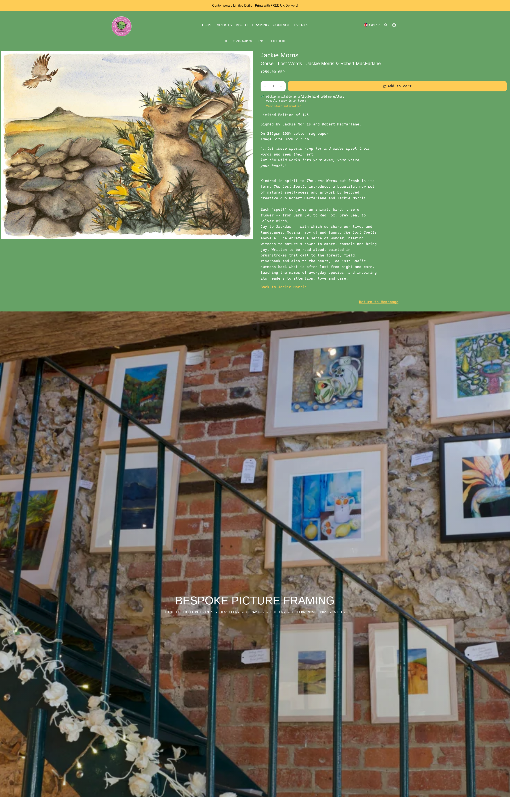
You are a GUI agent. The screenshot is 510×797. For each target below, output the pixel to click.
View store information (283, 106)
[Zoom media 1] (127, 145)
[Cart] (394, 25)
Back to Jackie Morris (284, 287)
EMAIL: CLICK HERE (271, 41)
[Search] (385, 25)
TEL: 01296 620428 (238, 41)
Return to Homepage (378, 302)
